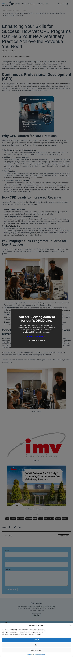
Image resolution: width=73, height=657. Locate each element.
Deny (36, 645)
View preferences (36, 650)
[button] (70, 625)
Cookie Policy (30, 654)
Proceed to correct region (36, 336)
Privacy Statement (40, 654)
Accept (36, 640)
